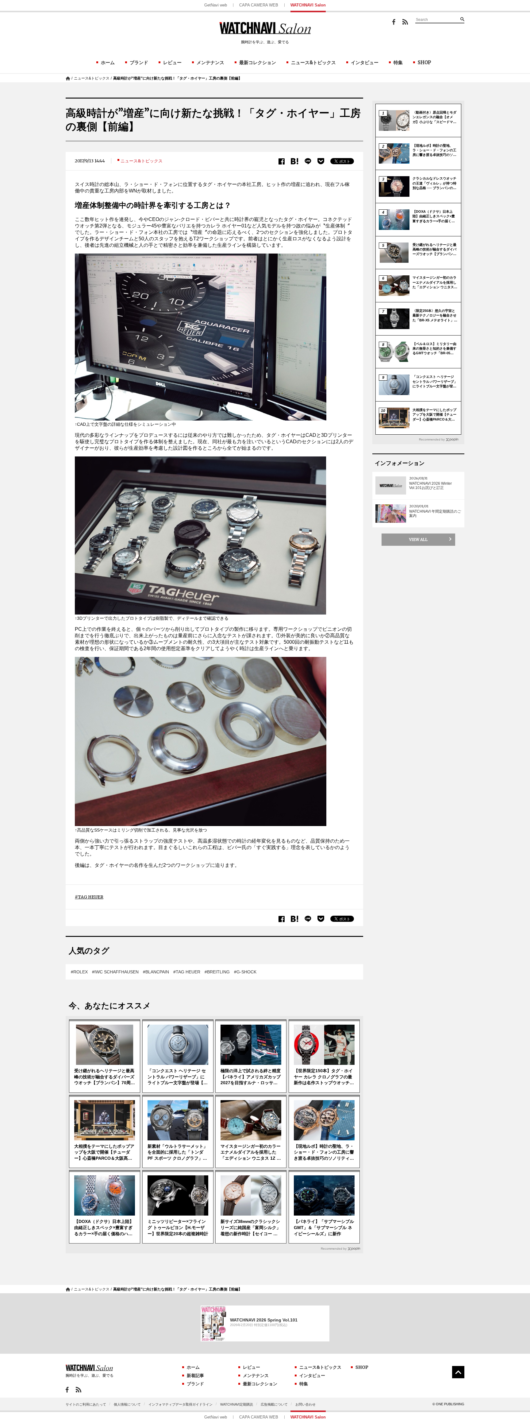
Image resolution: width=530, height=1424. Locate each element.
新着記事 (195, 1375)
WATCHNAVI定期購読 (236, 1404)
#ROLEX (79, 971)
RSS (405, 22)
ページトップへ (458, 1372)
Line (308, 161)
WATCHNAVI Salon (308, 5)
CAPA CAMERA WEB (258, 5)
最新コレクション (257, 62)
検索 (462, 19)
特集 (398, 62)
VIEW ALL (418, 539)
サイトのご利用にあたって (86, 1404)
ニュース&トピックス (313, 62)
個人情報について (127, 1404)
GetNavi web (215, 5)
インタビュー (364, 62)
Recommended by (334, 1248)
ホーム (108, 62)
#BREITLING (217, 971)
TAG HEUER (90, 897)
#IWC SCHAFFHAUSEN (115, 971)
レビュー (172, 62)
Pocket (320, 161)
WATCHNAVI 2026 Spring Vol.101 (264, 1319)
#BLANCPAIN (156, 971)
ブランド (139, 62)
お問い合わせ (305, 1404)
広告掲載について (274, 1404)
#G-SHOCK (245, 971)
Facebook (393, 22)
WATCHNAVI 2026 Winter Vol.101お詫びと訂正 (430, 485)
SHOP (424, 62)
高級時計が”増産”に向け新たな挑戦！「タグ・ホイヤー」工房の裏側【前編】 (177, 78)
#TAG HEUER (186, 971)
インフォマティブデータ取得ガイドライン (180, 1404)
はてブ (294, 161)
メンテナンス (210, 62)
